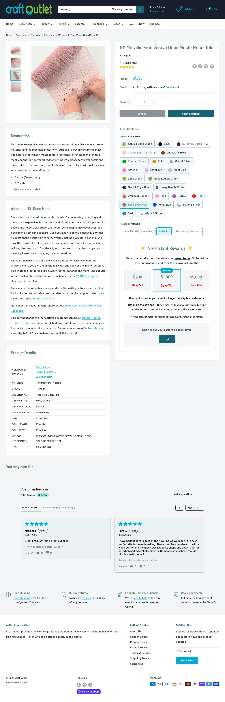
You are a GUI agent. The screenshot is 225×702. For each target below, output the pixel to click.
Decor (116, 23)
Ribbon (45, 23)
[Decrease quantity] (136, 102)
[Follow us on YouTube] (84, 684)
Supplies (98, 23)
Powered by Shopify (17, 682)
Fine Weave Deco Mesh (43, 35)
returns (86, 598)
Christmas (42, 367)
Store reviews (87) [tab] (51, 507)
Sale (131, 23)
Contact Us (137, 663)
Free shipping (21, 598)
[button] (127, 66)
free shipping (96, 328)
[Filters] (179, 508)
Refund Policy (138, 647)
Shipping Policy (139, 658)
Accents (80, 23)
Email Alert (172, 87)
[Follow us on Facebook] (79, 684)
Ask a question (183, 494)
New (141, 23)
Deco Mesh (25, 23)
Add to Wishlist (191, 113)
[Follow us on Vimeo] (90, 684)
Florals (62, 23)
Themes (155, 23)
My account (157, 11)
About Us (135, 631)
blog (100, 288)
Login (166, 339)
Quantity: (125, 102)
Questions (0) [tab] (68, 507)
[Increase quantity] (152, 102)
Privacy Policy (138, 642)
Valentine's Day (44, 376)
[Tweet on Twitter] (206, 66)
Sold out (142, 113)
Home (9, 23)
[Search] (140, 9)
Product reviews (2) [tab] (31, 507)
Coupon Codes (139, 636)
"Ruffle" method (85, 276)
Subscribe (187, 660)
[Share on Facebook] (194, 66)
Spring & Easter (44, 371)
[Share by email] (212, 66)
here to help (140, 598)
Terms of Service (140, 653)
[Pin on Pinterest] (200, 66)
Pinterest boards (43, 298)
